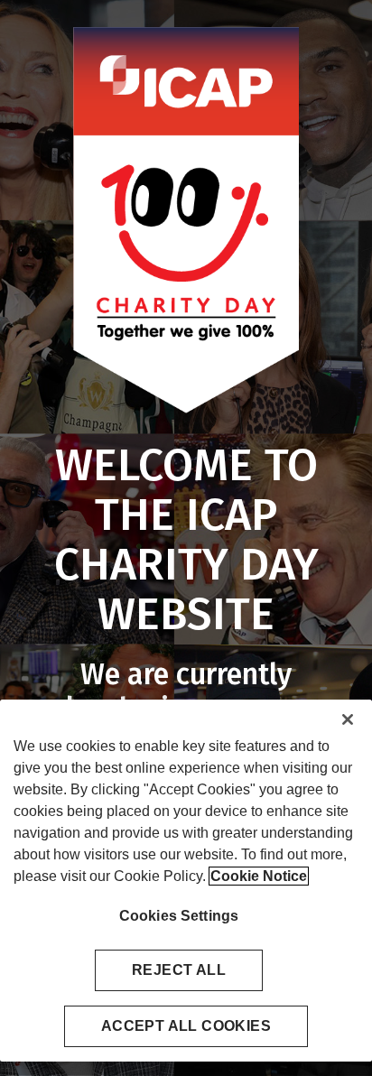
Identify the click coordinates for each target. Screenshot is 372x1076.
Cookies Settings (179, 915)
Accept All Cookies (186, 1026)
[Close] (347, 719)
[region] (186, 881)
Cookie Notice (258, 876)
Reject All (179, 970)
